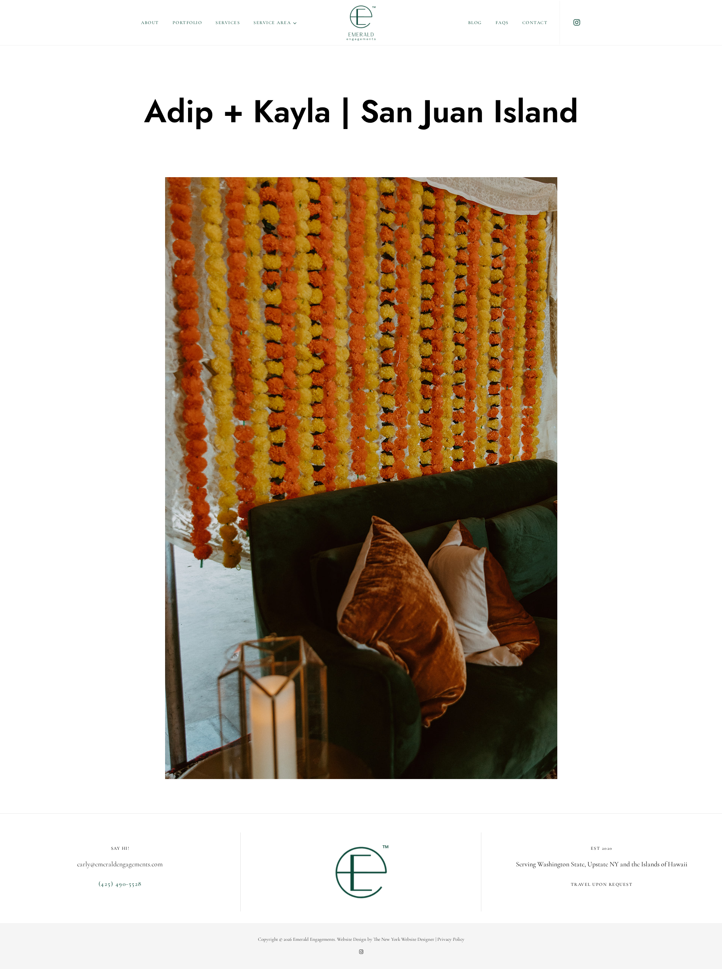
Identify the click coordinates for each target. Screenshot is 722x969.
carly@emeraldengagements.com (120, 864)
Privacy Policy (450, 939)
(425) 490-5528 (120, 884)
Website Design (351, 939)
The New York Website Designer (403, 939)
